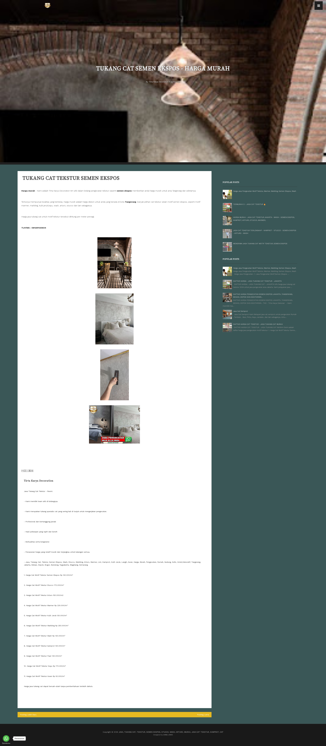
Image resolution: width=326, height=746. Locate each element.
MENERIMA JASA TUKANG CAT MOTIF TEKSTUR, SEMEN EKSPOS (260, 244)
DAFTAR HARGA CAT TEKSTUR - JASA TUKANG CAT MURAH (258, 324)
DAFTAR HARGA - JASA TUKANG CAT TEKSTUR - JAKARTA (257, 281)
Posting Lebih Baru (28, 715)
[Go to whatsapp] (6, 738)
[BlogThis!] (25, 470)
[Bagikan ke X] (27, 470)
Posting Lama (203, 715)
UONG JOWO (168, 735)
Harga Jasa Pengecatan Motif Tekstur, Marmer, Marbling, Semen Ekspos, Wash (264, 191)
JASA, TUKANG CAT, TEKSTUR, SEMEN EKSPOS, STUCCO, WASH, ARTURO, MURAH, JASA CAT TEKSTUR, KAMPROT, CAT (171, 732)
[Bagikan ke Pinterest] (32, 470)
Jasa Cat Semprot (240, 311)
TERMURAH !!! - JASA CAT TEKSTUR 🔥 (249, 204)
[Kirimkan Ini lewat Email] (22, 470)
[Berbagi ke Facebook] (30, 470)
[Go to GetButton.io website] (6, 743)
